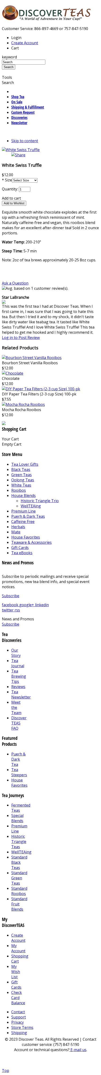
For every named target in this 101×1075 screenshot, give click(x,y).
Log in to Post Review (21, 337)
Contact (18, 1011)
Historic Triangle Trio (40, 500)
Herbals (18, 526)
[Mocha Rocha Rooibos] (23, 404)
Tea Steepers (19, 772)
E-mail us (78, 1049)
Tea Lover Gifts (24, 464)
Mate (15, 532)
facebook (10, 604)
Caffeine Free (23, 521)
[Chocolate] (12, 373)
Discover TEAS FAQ (19, 723)
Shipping (19, 1032)
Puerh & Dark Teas (28, 516)
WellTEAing (31, 506)
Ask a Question (15, 283)
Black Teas (20, 469)
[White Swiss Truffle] (21, 149)
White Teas (21, 485)
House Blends (23, 495)
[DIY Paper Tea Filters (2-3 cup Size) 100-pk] (41, 388)
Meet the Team (16, 707)
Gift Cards (20, 547)
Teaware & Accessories (31, 542)
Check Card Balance (18, 997)
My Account (18, 948)
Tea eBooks (21, 552)
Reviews (18, 686)
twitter (8, 610)
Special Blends (17, 818)
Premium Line (23, 511)
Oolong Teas (22, 480)
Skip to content (24, 140)
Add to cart (11, 198)
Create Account (24, 42)
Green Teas (21, 474)
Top (5, 1070)
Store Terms (22, 1027)
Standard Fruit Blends (19, 904)
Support (18, 1017)
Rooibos (18, 490)
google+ (27, 604)
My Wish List (15, 971)
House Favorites (25, 537)
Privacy (17, 1022)
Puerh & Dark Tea (18, 759)
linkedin (42, 604)
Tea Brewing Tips (18, 676)
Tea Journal (17, 663)
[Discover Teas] (46, 18)
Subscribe (10, 595)
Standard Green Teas (19, 878)
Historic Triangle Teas (18, 841)
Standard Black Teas (19, 862)
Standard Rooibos (19, 891)
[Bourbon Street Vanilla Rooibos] (32, 357)
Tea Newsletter (21, 694)
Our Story (16, 653)
